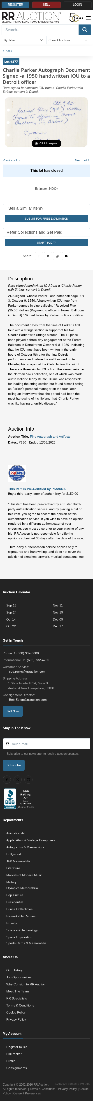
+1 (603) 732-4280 (35, 660)
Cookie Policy (16, 1012)
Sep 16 (11, 605)
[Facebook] (39, 256)
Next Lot (81, 160)
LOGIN (77, 4)
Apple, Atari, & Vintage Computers (30, 840)
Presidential (14, 902)
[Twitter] (48, 256)
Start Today (46, 242)
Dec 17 (58, 626)
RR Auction (41, 1084)
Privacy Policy (16, 1019)
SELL (46, 4)
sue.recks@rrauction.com (27, 671)
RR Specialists (16, 998)
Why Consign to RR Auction (26, 984)
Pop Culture (14, 895)
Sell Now (13, 711)
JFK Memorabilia (18, 861)
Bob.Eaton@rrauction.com (28, 699)
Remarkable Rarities (20, 916)
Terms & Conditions (20, 1005)
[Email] (66, 256)
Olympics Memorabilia (22, 888)
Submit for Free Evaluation (46, 218)
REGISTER (15, 4)
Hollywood (13, 854)
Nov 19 (58, 612)
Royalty (11, 923)
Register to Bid (16, 1047)
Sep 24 (11, 612)
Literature (13, 868)
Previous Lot (12, 160)
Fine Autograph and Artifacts (50, 436)
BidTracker (14, 1054)
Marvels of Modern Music (24, 875)
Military (11, 882)
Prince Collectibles (19, 909)
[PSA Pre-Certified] (17, 473)
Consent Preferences (27, 1093)
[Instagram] (57, 256)
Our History (14, 970)
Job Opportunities (19, 977)
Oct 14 (11, 619)
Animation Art (15, 833)
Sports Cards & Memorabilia (26, 943)
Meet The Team (17, 991)
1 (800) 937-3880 (26, 653)
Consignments (16, 1068)
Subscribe (14, 765)
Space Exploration (19, 937)
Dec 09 (58, 619)
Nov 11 (58, 605)
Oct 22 (11, 626)
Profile (10, 1061)
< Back (7, 51)
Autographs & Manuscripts (25, 847)
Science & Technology (22, 930)
